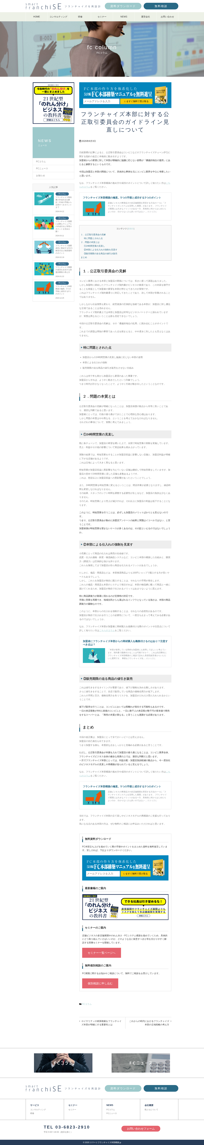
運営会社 (145, 17)
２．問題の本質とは (90, 242)
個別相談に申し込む (100, 983)
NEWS (123, 17)
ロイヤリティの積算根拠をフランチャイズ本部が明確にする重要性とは (101, 1023)
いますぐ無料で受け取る (136, 101)
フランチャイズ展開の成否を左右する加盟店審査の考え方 (64, 269)
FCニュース (42, 168)
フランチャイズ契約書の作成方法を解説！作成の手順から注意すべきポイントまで (64, 202)
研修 (80, 17)
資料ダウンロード (123, 6)
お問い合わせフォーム (141, 1128)
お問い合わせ (167, 17)
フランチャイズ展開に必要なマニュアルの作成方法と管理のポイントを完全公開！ (64, 226)
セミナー (102, 17)
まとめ (84, 257)
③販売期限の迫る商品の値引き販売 (100, 253)
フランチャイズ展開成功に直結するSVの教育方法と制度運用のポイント (64, 249)
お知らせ (40, 175)
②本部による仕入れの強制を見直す (100, 249)
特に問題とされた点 (93, 238)
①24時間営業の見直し (94, 246)
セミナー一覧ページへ (101, 952)
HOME (36, 17)
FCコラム (87, 1004)
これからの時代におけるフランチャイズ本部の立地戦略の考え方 (149, 1023)
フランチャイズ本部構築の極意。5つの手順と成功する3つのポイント (64, 290)
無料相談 (161, 6)
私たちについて (151, 1109)
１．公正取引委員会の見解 (93, 234)
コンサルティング (58, 17)
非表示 (131, 229)
